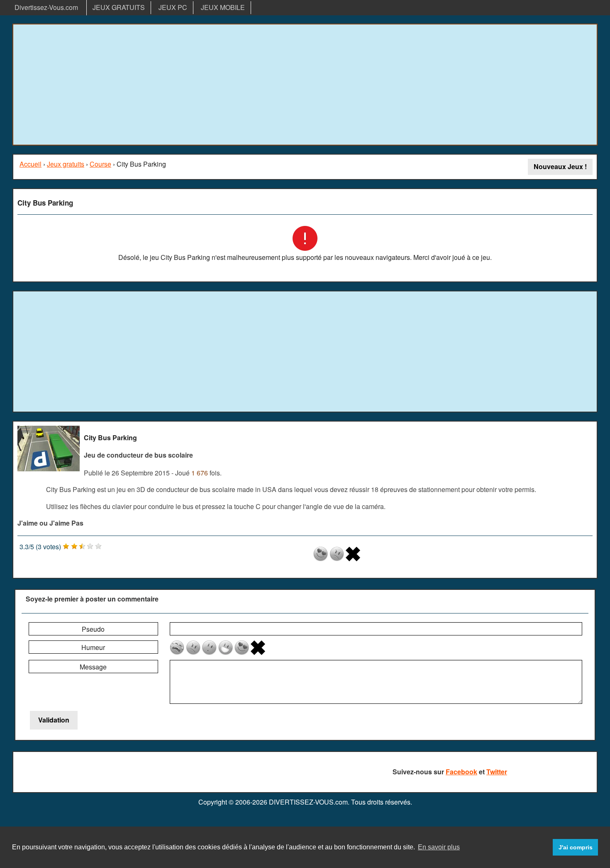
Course (100, 164)
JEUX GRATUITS (119, 7)
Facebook (461, 771)
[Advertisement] (305, 85)
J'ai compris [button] (576, 847)
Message (93, 667)
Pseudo (93, 629)
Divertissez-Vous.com (46, 7)
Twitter (496, 771)
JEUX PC (173, 7)
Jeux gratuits (65, 164)
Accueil (30, 164)
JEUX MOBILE (223, 7)
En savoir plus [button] (439, 847)
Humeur (93, 647)
